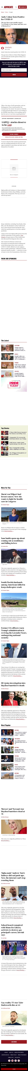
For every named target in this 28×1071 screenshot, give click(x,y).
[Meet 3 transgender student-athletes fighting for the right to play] (4, 448)
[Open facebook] (9, 1060)
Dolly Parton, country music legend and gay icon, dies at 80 (17, 443)
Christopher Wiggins (5, 504)
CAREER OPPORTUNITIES (19, 1052)
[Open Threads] (15, 1060)
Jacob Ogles (4, 938)
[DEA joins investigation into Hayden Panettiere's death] (14, 698)
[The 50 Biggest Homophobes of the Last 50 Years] (4, 453)
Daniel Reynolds (9, 47)
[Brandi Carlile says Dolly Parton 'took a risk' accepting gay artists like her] (7, 356)
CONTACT (6, 1052)
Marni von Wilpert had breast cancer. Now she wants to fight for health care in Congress (12, 498)
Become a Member (14, 134)
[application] (14, 384)
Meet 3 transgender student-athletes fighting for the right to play (17, 449)
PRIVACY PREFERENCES (22, 1055)
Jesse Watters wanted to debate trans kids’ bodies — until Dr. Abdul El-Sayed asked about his (20, 735)
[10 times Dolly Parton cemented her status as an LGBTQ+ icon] (4, 433)
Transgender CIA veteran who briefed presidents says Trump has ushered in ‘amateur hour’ (17, 439)
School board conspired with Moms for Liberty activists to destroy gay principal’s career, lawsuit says (12, 930)
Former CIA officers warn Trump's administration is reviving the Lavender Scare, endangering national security (14, 633)
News (6, 12)
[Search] (16, 7)
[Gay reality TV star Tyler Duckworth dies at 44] (14, 1018)
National (17, 730)
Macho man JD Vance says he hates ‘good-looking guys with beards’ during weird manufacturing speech (20, 760)
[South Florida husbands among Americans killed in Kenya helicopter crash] (14, 600)
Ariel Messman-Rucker (6, 883)
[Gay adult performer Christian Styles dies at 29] (7, 741)
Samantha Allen (5, 546)
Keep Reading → (8, 531)
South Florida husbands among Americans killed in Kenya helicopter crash (13, 584)
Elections (17, 345)
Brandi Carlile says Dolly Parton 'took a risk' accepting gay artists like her (20, 358)
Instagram (4, 58)
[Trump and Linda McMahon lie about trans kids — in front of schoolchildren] (7, 750)
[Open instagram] (19, 1060)
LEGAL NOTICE (17, 1057)
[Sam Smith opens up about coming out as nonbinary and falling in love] (14, 556)
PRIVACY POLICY (13, 1055)
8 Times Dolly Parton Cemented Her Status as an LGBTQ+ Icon (17, 432)
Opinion (16, 362)
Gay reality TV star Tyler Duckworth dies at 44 (12, 1003)
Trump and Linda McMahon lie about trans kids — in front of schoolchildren (21, 751)
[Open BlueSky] (12, 1060)
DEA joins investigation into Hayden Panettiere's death (13, 684)
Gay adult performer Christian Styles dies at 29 (21, 742)
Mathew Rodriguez (5, 688)
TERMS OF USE (10, 1057)
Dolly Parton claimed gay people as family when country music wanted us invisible (20, 367)
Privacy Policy (22, 1063)
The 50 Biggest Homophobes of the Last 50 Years (17, 453)
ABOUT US (11, 1052)
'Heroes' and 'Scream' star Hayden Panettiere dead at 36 (13, 811)
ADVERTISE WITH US (5, 1055)
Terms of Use (3, 1065)
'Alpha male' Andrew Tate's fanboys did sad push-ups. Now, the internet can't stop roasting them (13, 877)
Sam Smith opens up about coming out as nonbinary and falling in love (13, 540)
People (11, 12)
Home (2, 12)
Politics (17, 371)
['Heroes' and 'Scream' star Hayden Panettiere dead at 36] (14, 826)
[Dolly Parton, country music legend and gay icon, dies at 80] (4, 443)
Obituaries (17, 738)
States (16, 764)
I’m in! (14, 75)
